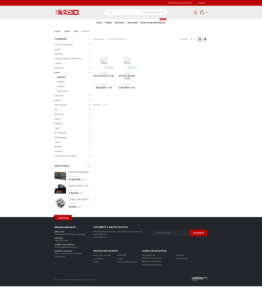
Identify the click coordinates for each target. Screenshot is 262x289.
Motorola (59, 114)
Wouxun (58, 151)
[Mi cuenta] (195, 12)
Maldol (58, 100)
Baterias (104, 73)
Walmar (58, 146)
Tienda (108, 23)
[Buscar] (163, 12)
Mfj (56, 109)
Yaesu (120, 258)
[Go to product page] (60, 175)
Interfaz (61, 86)
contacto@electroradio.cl (66, 247)
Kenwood (59, 95)
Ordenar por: (99, 39)
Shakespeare (61, 137)
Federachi (121, 255)
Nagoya (58, 123)
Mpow (57, 118)
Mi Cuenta (119, 23)
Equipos (61, 81)
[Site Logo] (67, 12)
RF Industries (60, 132)
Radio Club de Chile (102, 255)
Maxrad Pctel (61, 105)
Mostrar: (184, 39)
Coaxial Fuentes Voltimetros (68, 58)
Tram (57, 142)
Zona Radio (98, 258)
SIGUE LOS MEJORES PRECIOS (153, 21)
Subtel (96, 262)
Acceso (201, 3)
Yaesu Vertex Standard (65, 156)
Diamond (59, 67)
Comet (58, 63)
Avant (57, 49)
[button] (200, 39)
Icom (57, 72)
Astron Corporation (64, 44)
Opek (57, 128)
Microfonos (62, 91)
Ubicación (132, 23)
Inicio (99, 23)
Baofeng (59, 54)
